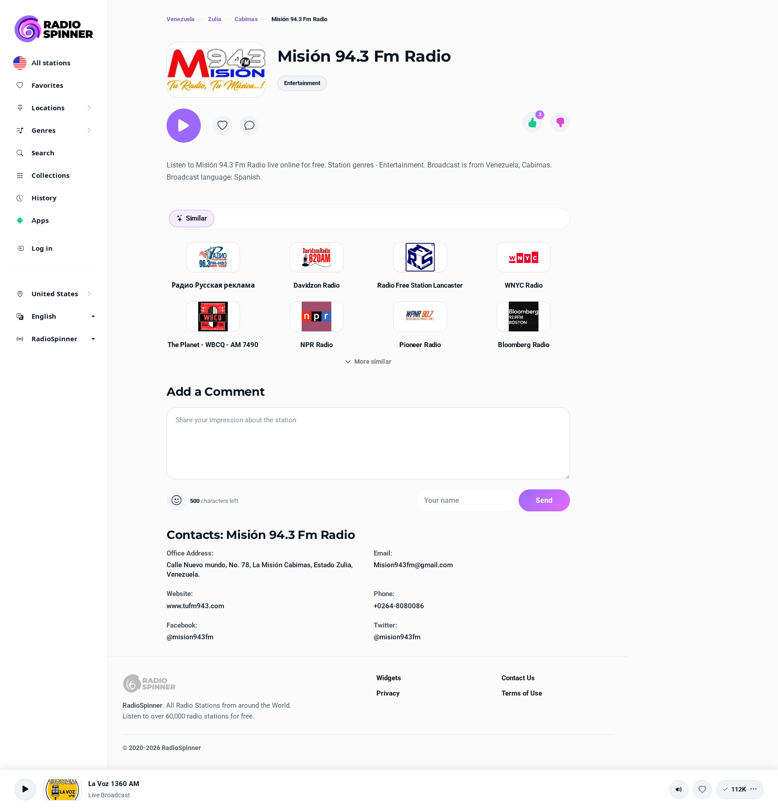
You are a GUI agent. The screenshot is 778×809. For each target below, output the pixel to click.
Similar (196, 218)
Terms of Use (522, 693)
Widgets (388, 678)
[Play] (184, 125)
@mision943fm (190, 637)
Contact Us (518, 678)
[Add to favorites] (222, 126)
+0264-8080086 (399, 606)
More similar (372, 361)
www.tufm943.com (195, 606)
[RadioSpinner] (54, 29)
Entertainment (302, 83)
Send (544, 500)
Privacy (388, 693)
